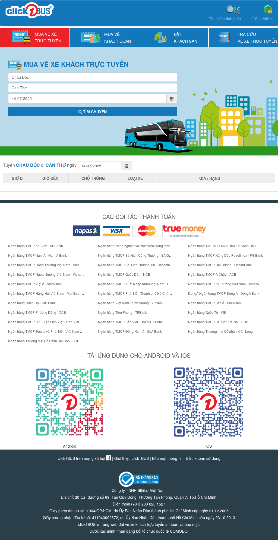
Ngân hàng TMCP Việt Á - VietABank (35, 283)
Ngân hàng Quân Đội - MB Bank (32, 302)
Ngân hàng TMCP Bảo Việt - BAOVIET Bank (130, 321)
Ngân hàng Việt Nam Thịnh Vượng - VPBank (130, 302)
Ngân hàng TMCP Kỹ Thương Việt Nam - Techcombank (228, 283)
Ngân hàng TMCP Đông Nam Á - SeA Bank (130, 331)
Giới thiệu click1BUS (131, 458)
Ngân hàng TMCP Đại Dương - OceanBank (220, 264)
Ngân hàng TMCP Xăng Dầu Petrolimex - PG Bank (225, 255)
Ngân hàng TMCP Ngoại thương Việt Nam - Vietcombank (50, 274)
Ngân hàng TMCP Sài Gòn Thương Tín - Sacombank (136, 264)
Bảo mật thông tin (167, 458)
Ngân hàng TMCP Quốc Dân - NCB (124, 274)
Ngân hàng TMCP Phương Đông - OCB (37, 312)
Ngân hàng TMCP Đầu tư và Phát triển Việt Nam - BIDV (48, 331)
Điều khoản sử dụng (203, 458)
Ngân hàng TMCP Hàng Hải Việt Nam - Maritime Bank (48, 293)
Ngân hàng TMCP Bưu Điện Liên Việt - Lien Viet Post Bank (51, 321)
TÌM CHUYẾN (94, 111)
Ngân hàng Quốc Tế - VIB (207, 312)
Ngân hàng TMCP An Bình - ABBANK (35, 245)
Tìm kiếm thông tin (225, 18)
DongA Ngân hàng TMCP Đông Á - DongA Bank (223, 293)
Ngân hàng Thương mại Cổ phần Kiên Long (220, 331)
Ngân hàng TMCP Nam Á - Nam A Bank (37, 255)
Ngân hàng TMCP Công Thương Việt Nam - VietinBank (48, 264)
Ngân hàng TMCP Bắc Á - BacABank (215, 302)
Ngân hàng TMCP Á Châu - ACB (212, 274)
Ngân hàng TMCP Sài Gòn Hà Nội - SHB (218, 321)
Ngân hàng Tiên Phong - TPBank (122, 312)
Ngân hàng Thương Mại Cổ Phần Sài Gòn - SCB (43, 340)
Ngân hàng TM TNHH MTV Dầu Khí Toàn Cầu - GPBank (229, 245)
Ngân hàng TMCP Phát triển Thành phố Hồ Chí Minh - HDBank (144, 293)
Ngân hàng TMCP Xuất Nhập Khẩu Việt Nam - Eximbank (140, 283)
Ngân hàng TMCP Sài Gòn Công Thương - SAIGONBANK (140, 255)
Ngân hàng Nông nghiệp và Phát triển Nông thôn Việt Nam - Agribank (149, 245)
